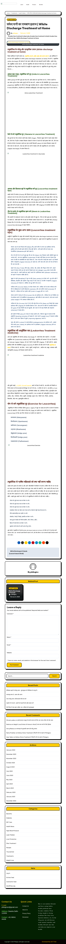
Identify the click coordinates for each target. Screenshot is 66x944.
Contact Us (25, 906)
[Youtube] (5, 924)
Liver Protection (11, 839)
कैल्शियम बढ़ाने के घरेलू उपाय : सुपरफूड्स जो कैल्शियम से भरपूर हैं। (22, 690)
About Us (25, 909)
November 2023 (11, 758)
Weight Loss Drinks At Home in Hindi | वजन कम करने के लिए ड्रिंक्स (32, 724)
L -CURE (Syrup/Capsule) (24, 385)
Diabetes (9, 818)
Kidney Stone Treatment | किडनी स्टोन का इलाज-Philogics (34, 733)
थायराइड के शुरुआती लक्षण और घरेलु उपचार (26, 728)
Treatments (10, 856)
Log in (8, 873)
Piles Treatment (11, 843)
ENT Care (9, 822)
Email (9, 645)
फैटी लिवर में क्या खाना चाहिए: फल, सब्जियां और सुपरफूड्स (20, 707)
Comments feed (11, 882)
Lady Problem (12, 19)
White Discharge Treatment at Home (28, 38)
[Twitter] (16, 924)
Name (9, 637)
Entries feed (10, 877)
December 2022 (11, 801)
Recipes (34, 4)
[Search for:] (27, 676)
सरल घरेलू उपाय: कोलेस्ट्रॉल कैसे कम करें (16, 699)
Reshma (8, 724)
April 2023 (9, 784)
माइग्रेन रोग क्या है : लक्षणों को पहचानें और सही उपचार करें (20, 703)
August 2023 (10, 767)
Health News (10, 826)
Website (9, 652)
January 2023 (10, 796)
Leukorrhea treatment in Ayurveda (19, 36)
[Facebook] (10, 924)
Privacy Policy (26, 913)
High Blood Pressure (12, 830)
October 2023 (10, 763)
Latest (21, 4)
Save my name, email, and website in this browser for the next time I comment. (32, 660)
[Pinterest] (10, 929)
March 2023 (10, 788)
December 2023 (11, 754)
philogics (15, 33)
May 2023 (9, 779)
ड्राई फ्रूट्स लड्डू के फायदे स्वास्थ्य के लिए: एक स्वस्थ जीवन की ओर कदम (35, 720)
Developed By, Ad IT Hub (49, 941)
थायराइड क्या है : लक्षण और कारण (14, 694)
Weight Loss (10, 860)
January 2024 (10, 750)
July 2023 (9, 771)
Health (27, 4)
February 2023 (10, 792)
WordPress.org (10, 886)
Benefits (41, 4)
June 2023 (9, 775)
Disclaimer (25, 917)
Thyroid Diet (10, 852)
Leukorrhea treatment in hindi (40, 36)
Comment (10, 614)
